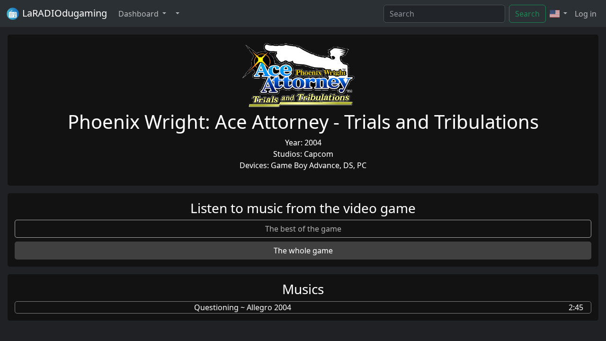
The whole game (303, 250)
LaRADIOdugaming (63, 13)
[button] (176, 13)
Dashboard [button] (139, 14)
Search (527, 14)
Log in (586, 14)
